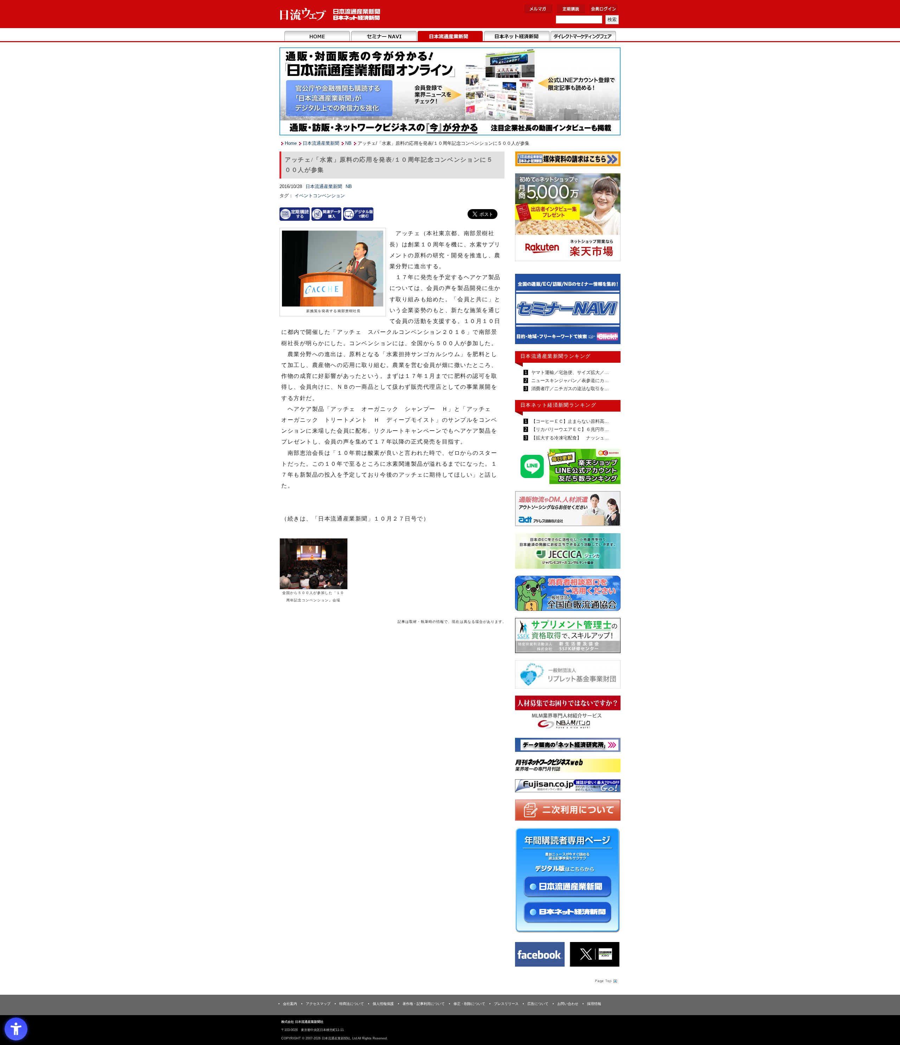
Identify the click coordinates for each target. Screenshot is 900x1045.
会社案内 (290, 1004)
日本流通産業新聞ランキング (555, 356)
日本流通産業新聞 (450, 36)
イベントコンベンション (320, 195)
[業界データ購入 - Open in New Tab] (326, 214)
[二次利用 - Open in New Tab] (568, 811)
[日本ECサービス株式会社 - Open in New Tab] (568, 467)
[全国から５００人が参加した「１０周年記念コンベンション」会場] (313, 563)
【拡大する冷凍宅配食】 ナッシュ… (569, 437)
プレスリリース (506, 1004)
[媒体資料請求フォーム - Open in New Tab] (568, 160)
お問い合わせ (567, 1004)
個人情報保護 (383, 1004)
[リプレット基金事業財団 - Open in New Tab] (568, 675)
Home (317, 36)
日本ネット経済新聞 (516, 36)
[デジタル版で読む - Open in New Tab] (358, 214)
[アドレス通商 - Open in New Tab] (568, 509)
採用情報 (594, 1004)
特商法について (351, 1004)
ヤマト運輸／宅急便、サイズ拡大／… (569, 372)
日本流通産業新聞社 (330, 14)
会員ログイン (604, 9)
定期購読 (571, 9)
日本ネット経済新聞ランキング (558, 405)
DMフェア (583, 36)
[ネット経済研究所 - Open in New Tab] (568, 311)
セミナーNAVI (384, 36)
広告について (537, 1004)
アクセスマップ (318, 1004)
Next (610, 312)
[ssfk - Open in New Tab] (568, 637)
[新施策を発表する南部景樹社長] (332, 269)
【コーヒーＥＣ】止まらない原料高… (569, 421)
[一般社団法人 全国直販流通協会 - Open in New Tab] (568, 595)
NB (348, 143)
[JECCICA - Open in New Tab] (568, 552)
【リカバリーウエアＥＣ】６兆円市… (569, 429)
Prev (525, 312)
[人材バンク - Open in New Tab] (568, 714)
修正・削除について (469, 1004)
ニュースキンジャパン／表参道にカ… (569, 380)
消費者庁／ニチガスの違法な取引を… (569, 388)
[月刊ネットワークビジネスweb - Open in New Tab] (568, 766)
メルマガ (538, 9)
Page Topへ (605, 980)
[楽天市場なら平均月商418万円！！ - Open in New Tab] (568, 218)
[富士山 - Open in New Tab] (568, 787)
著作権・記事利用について (424, 1004)
